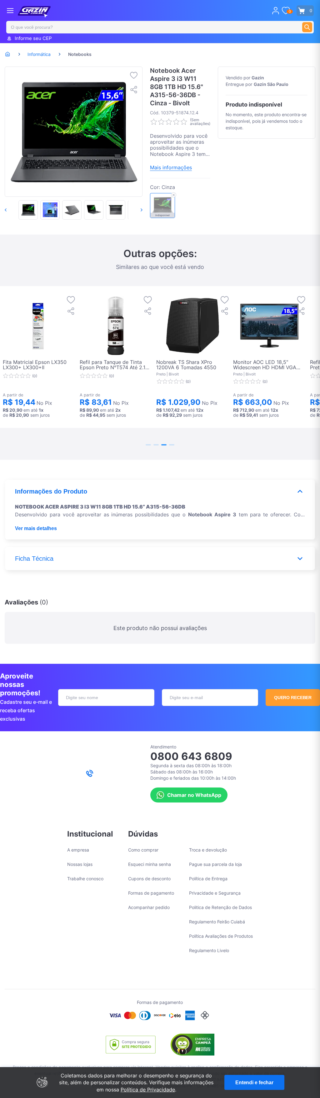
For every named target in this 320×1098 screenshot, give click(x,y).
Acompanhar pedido (149, 907)
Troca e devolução (208, 849)
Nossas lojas (79, 864)
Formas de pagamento (151, 893)
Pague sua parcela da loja (215, 864)
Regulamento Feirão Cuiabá (217, 921)
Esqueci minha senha (149, 864)
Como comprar (143, 849)
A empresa (78, 849)
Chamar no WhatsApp (194, 795)
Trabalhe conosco (85, 878)
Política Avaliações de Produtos (221, 936)
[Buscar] (307, 27)
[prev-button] (12, 209)
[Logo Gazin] (34, 12)
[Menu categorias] (10, 10)
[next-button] (135, 209)
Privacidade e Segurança (215, 893)
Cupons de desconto (149, 878)
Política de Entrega (208, 878)
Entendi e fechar (254, 1082)
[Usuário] (275, 10)
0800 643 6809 (191, 756)
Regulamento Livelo (209, 950)
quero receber (293, 697)
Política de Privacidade (148, 1089)
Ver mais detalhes (36, 528)
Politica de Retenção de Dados (220, 907)
